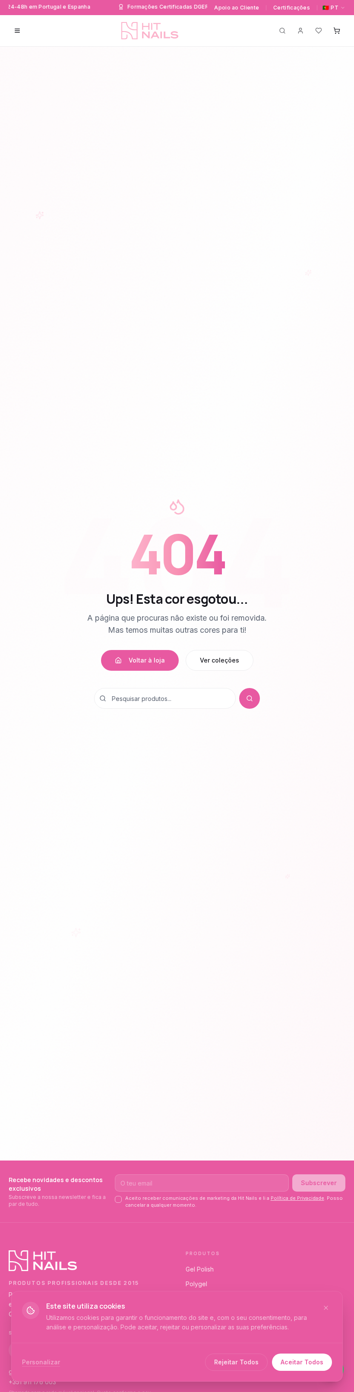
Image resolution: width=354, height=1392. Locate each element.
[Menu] (17, 30)
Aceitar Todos (302, 1362)
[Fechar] (326, 1308)
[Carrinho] (336, 30)
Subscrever (319, 1182)
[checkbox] (118, 1199)
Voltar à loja (147, 660)
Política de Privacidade (297, 1198)
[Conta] (300, 30)
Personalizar (41, 1362)
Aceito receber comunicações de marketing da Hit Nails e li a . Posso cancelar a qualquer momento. (234, 1201)
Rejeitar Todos (236, 1362)
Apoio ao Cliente (236, 7)
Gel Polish (200, 1269)
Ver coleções (219, 660)
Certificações (291, 7)
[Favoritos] (318, 30)
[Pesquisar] (282, 30)
